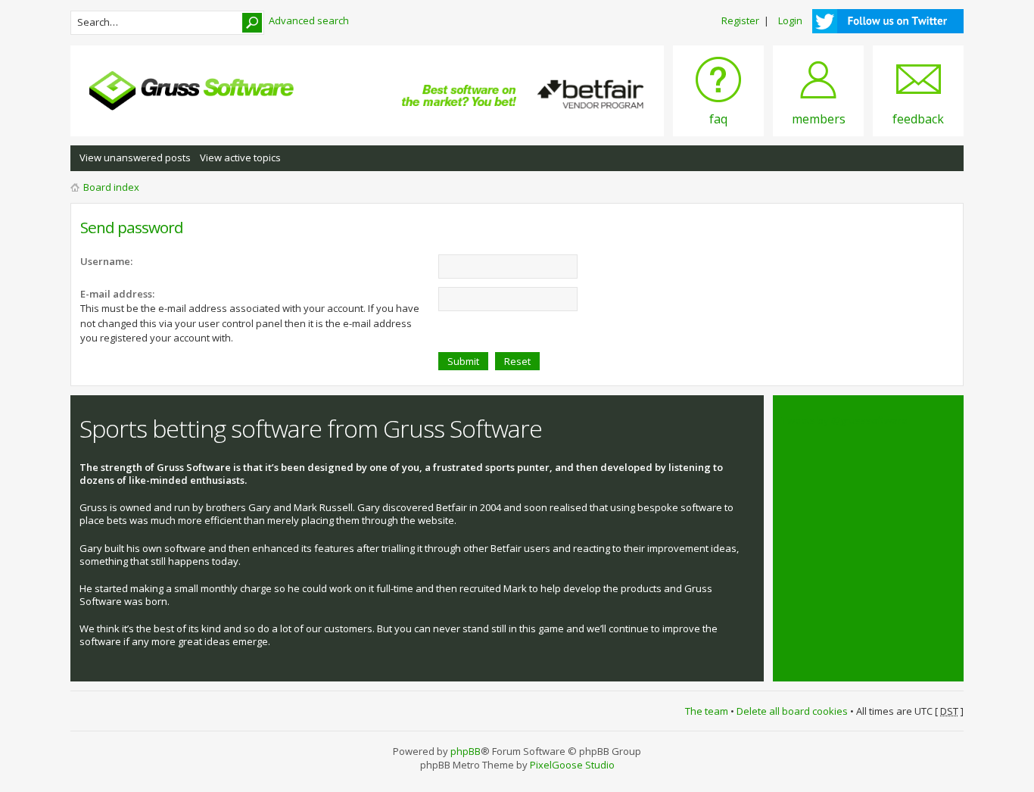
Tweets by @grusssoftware (845, 420)
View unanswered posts (135, 157)
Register (740, 20)
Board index (111, 187)
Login (790, 20)
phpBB (465, 751)
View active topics (240, 157)
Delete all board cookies (792, 711)
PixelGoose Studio (572, 765)
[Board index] (191, 91)
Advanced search (309, 20)
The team (706, 711)
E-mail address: (117, 294)
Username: (106, 261)
